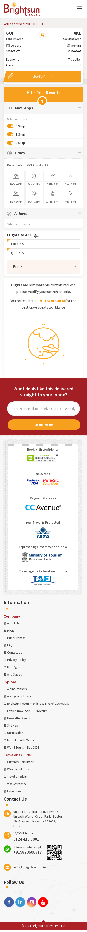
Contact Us (14, 652)
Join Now (44, 424)
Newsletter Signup (18, 718)
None (26, 119)
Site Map (12, 725)
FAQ (10, 645)
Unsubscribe (15, 733)
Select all (12, 119)
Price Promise (16, 638)
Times (19, 152)
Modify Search (43, 76)
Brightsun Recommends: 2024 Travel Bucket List (38, 704)
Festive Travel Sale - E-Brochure (27, 711)
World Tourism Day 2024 (23, 747)
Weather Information (20, 769)
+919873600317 (27, 850)
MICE (10, 631)
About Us (13, 623)
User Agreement (17, 667)
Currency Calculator (20, 762)
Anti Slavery (14, 674)
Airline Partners (17, 689)
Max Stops (24, 107)
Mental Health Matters (21, 740)
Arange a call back (19, 696)
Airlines (20, 213)
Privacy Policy (16, 660)
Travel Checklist (17, 777)
